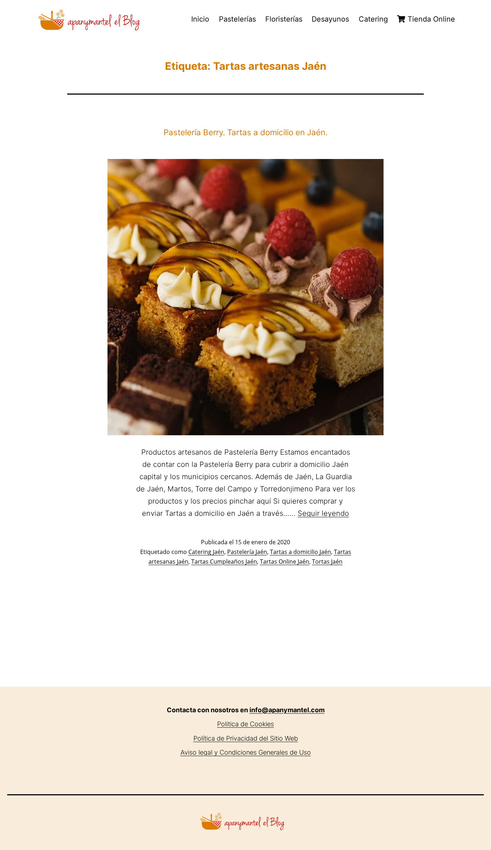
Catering (373, 19)
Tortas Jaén (327, 561)
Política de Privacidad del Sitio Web (245, 738)
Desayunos (330, 19)
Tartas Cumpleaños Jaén (224, 561)
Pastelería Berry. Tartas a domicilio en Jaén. (245, 132)
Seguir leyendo (323, 513)
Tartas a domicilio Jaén (300, 552)
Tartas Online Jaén (284, 561)
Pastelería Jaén (247, 552)
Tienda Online (430, 19)
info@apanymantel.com (287, 710)
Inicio (200, 19)
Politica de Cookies (245, 724)
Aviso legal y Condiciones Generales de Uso (245, 752)
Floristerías (283, 19)
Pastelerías (237, 19)
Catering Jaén (206, 552)
